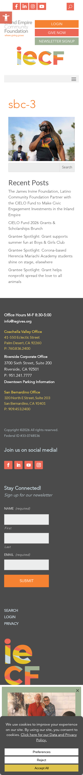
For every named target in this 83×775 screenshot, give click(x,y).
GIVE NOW (57, 32)
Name (17, 508)
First (7, 528)
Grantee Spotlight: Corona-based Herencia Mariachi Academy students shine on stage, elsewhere (40, 256)
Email (17, 555)
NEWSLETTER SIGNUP (57, 41)
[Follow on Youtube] (28, 465)
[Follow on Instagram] (39, 465)
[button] (6, 18)
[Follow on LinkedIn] (18, 465)
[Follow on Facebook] (8, 465)
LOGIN (56, 24)
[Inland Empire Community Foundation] (40, 64)
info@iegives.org (18, 321)
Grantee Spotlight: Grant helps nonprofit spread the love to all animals (35, 275)
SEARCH (11, 610)
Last (7, 547)
